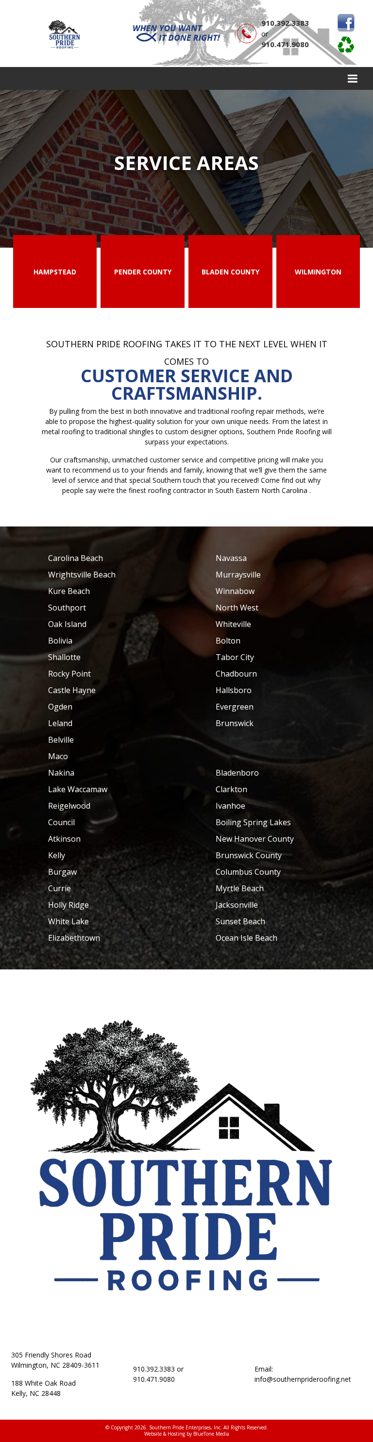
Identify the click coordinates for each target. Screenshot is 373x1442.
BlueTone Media (211, 1433)
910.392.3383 (285, 23)
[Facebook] (346, 23)
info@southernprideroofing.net (302, 1379)
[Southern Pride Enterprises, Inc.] (65, 33)
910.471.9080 (285, 44)
